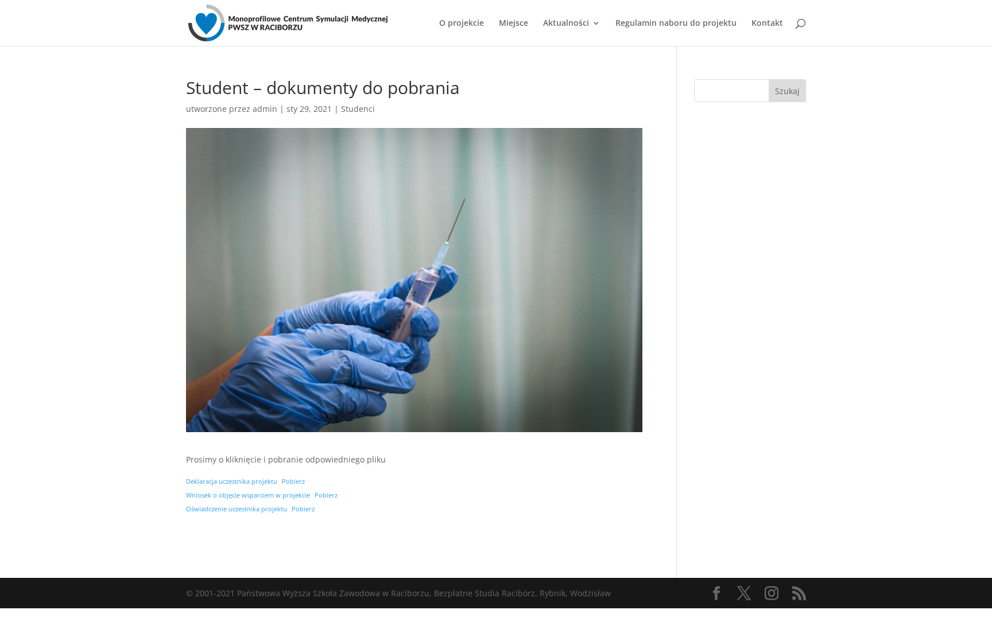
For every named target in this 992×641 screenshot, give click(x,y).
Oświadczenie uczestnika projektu (236, 508)
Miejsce (513, 23)
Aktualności (566, 23)
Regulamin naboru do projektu (676, 23)
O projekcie (461, 23)
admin (265, 108)
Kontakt (767, 23)
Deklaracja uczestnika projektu (231, 481)
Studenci (358, 108)
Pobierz (293, 481)
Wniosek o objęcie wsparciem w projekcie (248, 495)
